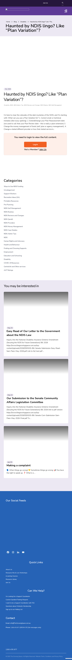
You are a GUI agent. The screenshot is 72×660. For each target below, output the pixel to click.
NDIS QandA (8, 219)
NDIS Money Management (13, 226)
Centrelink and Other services (15, 267)
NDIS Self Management (55, 105)
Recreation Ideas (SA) (12, 197)
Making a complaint (19, 465)
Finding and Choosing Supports (15, 248)
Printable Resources (11, 201)
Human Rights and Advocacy (14, 241)
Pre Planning (8, 205)
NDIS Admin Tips (18, 105)
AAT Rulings (8, 270)
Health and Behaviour (12, 245)
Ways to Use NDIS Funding (13, 186)
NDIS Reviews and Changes (32, 105)
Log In (35, 144)
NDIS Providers (9, 223)
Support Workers (10, 194)
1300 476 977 (15, 627)
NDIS (11, 105)
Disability (6, 105)
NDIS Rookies (44, 105)
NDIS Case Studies (10, 230)
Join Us (42, 149)
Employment (8, 252)
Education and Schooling (13, 256)
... (43, 351)
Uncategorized (9, 190)
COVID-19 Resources (11, 263)
